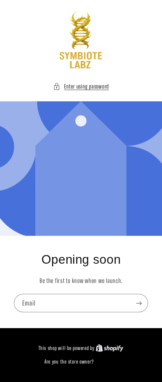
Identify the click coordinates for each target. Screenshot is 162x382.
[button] (81, 87)
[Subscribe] (139, 303)
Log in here (106, 362)
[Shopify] (110, 348)
